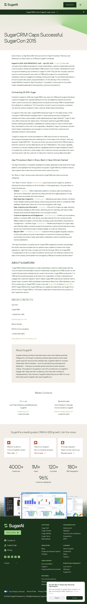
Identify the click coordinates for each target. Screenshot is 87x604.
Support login (12, 545)
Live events (67, 566)
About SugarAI (68, 549)
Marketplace (45, 539)
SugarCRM (59, 63)
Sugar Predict (46, 531)
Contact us (11, 540)
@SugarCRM (67, 284)
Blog (43, 549)
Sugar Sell (45, 528)
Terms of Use (31, 591)
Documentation (46, 564)
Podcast (44, 554)
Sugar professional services (51, 569)
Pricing (9, 550)
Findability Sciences (33, 231)
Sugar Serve (45, 536)
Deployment (67, 528)
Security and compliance (72, 533)
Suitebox (24, 191)
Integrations (67, 536)
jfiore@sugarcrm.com (19, 319)
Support (44, 566)
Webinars (66, 569)
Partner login (45, 584)
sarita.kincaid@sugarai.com (63, 411)
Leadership (67, 551)
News (65, 554)
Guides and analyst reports (50, 551)
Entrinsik (42, 207)
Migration (66, 531)
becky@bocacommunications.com (24, 339)
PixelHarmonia (37, 183)
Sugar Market (46, 533)
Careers (66, 557)
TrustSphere (40, 223)
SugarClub (67, 572)
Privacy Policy (43, 591)
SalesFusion (39, 199)
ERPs (65, 539)
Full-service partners (48, 579)
